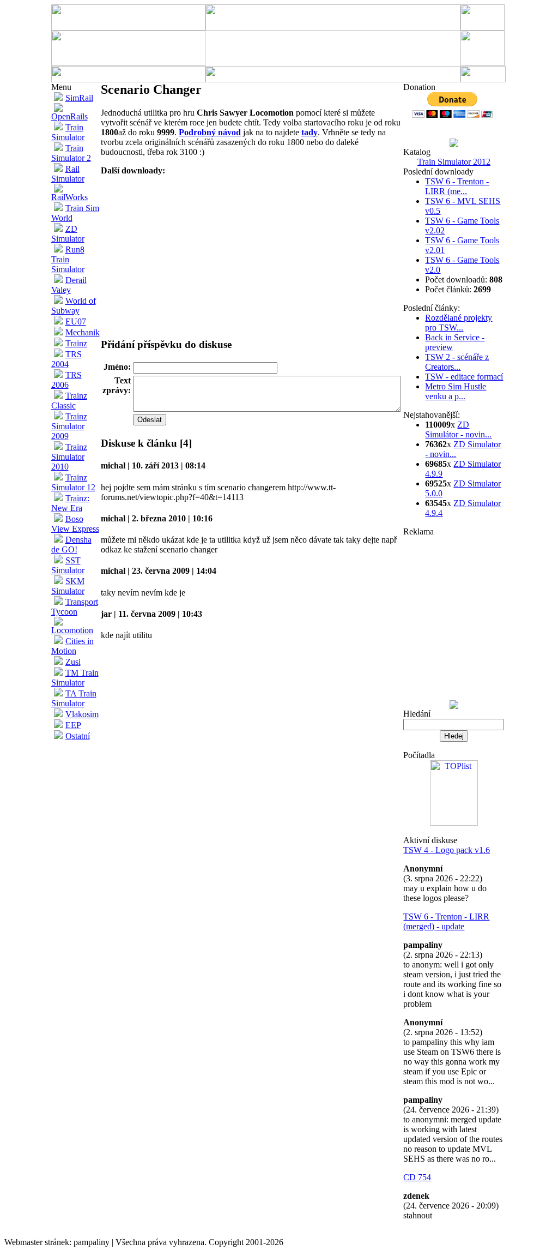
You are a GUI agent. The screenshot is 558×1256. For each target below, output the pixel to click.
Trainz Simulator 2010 (69, 456)
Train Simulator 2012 (453, 161)
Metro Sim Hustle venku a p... (455, 391)
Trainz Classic (69, 400)
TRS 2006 (66, 379)
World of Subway (73, 305)
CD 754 (417, 1177)
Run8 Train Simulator (67, 259)
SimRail (79, 98)
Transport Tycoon (74, 606)
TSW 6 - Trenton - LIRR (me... (457, 186)
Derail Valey (69, 285)
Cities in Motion (72, 646)
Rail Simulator (67, 173)
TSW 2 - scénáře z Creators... (457, 361)
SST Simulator (67, 565)
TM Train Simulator (75, 677)
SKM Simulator (67, 586)
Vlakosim (82, 714)
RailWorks (69, 197)
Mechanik (82, 332)
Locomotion (72, 630)
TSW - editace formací (464, 376)
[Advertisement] (331, 48)
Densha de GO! (71, 544)
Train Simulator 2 (71, 153)
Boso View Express (75, 523)
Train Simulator (67, 132)
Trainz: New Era (70, 503)
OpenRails (69, 116)
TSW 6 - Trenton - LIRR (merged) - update (446, 921)
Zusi (73, 661)
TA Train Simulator (73, 698)
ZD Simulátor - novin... (458, 429)
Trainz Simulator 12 (73, 482)
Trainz (76, 343)
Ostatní (77, 736)
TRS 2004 (66, 359)
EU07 (75, 321)
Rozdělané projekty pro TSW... (458, 322)
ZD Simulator (67, 233)
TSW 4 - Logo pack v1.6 (446, 850)
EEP (73, 725)
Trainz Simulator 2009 (69, 426)
